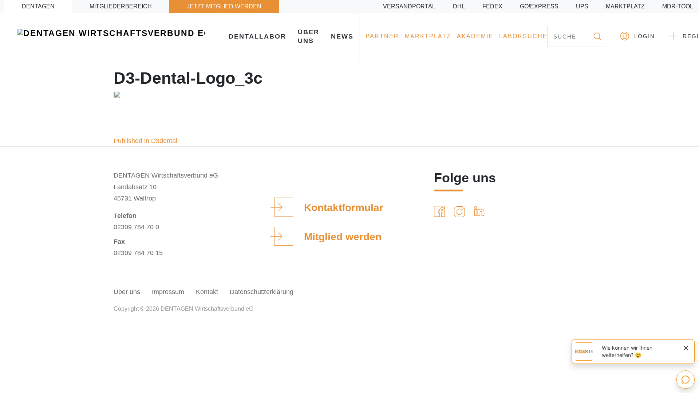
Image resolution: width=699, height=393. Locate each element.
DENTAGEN (38, 6)
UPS (582, 6)
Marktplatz (625, 6)
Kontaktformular (343, 207)
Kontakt (207, 291)
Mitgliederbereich (121, 6)
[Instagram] (461, 212)
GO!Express (539, 6)
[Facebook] (441, 212)
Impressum (168, 291)
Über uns (308, 36)
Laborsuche (523, 36)
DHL (459, 6)
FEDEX (492, 6)
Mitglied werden (343, 236)
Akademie (475, 36)
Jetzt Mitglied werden (224, 6)
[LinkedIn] (480, 212)
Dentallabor (257, 36)
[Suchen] (597, 36)
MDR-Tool (677, 6)
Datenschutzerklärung (261, 291)
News (342, 36)
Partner (382, 36)
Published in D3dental (145, 140)
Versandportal (409, 6)
